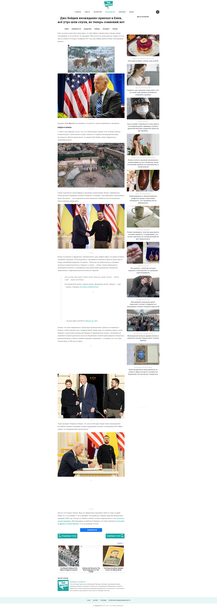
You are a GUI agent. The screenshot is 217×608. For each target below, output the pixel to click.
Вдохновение (110, 12)
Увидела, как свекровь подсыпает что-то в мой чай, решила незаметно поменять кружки (143, 92)
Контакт (95, 600)
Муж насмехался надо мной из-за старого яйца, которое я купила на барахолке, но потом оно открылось (143, 371)
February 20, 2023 (91, 321)
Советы (87, 12)
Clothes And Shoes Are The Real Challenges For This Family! (91, 569)
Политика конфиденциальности (119, 600)
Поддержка (87, 29)
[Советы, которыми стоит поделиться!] (108, 4)
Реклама (103, 600)
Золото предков (143, 266)
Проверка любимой (143, 230)
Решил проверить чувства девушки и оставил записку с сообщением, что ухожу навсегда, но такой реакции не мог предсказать (143, 235)
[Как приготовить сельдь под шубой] (143, 46)
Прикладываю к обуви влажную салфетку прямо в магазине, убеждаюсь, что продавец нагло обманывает (143, 199)
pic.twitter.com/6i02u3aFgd (89, 287)
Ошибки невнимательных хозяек (143, 58)
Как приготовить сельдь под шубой (143, 61)
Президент (106, 29)
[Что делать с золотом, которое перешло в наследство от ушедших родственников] (143, 253)
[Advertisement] (93, 304)
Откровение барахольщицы (143, 367)
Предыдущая (69, 536)
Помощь (97, 29)
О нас (88, 600)
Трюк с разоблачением (143, 194)
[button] (68, 45)
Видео (131, 12)
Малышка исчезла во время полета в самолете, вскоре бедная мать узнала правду (143, 338)
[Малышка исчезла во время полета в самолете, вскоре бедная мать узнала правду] (143, 321)
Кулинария (97, 12)
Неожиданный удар (143, 299)
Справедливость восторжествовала (143, 158)
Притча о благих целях (143, 88)
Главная (78, 12)
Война (67, 29)
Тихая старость (143, 121)
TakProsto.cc (99, 605)
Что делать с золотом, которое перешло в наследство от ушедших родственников (143, 270)
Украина (115, 29)
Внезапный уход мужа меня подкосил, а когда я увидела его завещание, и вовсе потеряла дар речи (143, 304)
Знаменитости (76, 29)
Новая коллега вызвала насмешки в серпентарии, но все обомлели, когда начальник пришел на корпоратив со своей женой (143, 163)
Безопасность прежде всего (143, 333)
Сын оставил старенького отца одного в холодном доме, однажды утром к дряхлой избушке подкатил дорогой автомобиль (143, 127)
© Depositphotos (91, 119)
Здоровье (122, 12)
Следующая (114, 536)
